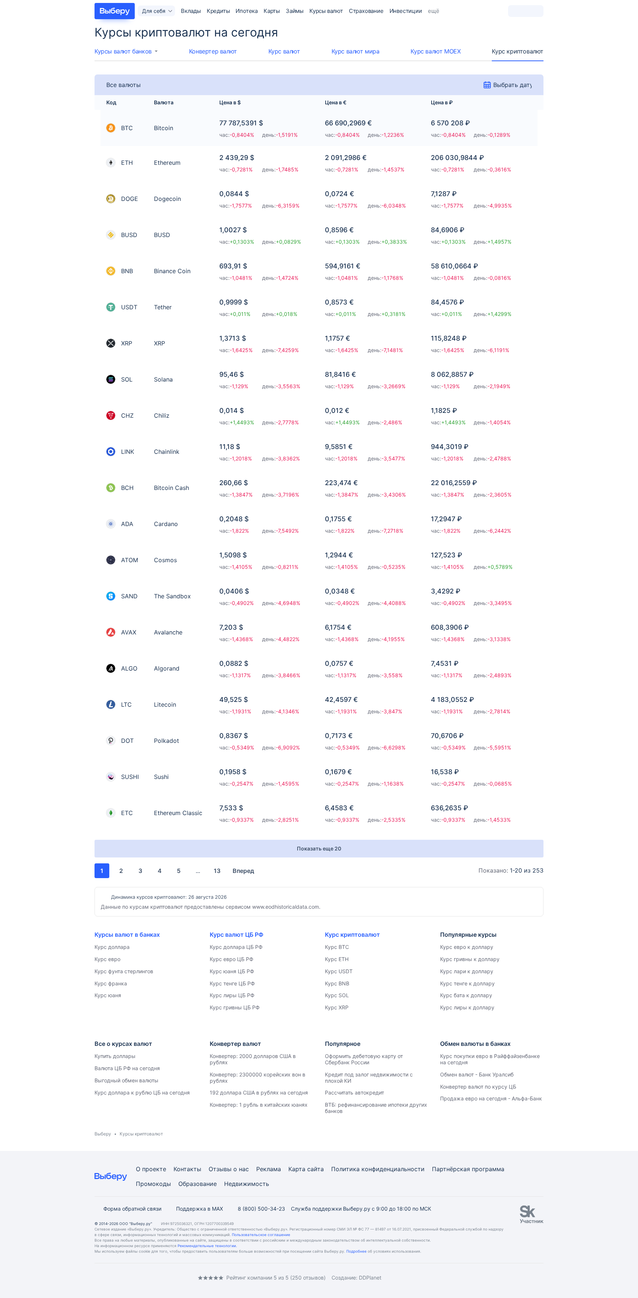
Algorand (166, 668)
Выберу (103, 1134)
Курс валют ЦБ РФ (236, 934)
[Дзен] (142, 1277)
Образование (197, 1183)
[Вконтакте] (97, 1277)
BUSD (162, 235)
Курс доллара (112, 947)
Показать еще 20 (319, 848)
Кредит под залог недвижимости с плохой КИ (369, 1077)
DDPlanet (370, 1277)
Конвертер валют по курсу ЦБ (478, 1086)
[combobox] (126, 51)
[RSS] (157, 1277)
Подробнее (356, 1251)
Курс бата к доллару (466, 995)
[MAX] (127, 1277)
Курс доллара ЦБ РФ (236, 947)
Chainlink (166, 451)
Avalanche (168, 632)
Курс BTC (337, 947)
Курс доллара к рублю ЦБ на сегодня (142, 1092)
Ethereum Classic (178, 813)
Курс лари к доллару (466, 971)
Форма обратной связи (132, 1208)
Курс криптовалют (517, 51)
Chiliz (161, 415)
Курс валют (284, 51)
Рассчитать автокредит (354, 1092)
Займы (294, 10)
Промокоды (153, 1183)
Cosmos (165, 560)
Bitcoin (163, 128)
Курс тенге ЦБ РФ (232, 983)
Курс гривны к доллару (470, 959)
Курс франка (111, 983)
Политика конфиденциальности (378, 1169)
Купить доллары (115, 1056)
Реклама (268, 1169)
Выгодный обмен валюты (126, 1080)
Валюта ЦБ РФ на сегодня (127, 1068)
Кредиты (218, 10)
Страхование (366, 10)
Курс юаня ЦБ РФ (232, 971)
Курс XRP (337, 1007)
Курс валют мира (356, 51)
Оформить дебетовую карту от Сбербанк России (364, 1059)
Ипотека (247, 10)
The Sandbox (172, 596)
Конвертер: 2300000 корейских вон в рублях (257, 1077)
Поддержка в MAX (199, 1208)
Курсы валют (326, 10)
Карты (272, 10)
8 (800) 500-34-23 (261, 1208)
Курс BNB (337, 983)
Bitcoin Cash (171, 487)
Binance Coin (172, 271)
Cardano (166, 524)
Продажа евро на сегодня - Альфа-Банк (491, 1098)
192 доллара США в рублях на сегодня (259, 1092)
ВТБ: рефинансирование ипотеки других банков (376, 1108)
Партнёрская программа (468, 1169)
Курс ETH (337, 959)
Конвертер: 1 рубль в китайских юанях (259, 1105)
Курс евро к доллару (466, 947)
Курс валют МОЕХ (435, 51)
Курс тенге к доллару (467, 983)
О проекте (151, 1169)
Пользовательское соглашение (261, 1234)
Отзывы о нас (229, 1169)
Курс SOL (337, 995)
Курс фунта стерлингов (124, 971)
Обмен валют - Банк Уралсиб (477, 1074)
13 (217, 870)
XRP (159, 343)
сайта (315, 1169)
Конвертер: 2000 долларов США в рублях (253, 1059)
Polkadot (166, 740)
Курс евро (107, 959)
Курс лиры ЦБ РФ (232, 995)
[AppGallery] (529, 1277)
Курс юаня (108, 995)
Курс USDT (339, 971)
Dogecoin (167, 198)
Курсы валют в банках (127, 934)
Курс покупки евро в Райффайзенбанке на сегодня (490, 1059)
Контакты (187, 1169)
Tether (163, 307)
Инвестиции (406, 10)
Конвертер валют (213, 51)
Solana (163, 379)
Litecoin (165, 704)
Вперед (243, 870)
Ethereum (167, 162)
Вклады (191, 10)
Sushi (161, 776)
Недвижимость (246, 1183)
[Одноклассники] (112, 1277)
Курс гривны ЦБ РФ (235, 1007)
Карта (296, 1169)
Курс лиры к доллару (467, 1007)
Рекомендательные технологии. (207, 1245)
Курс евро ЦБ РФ (231, 959)
